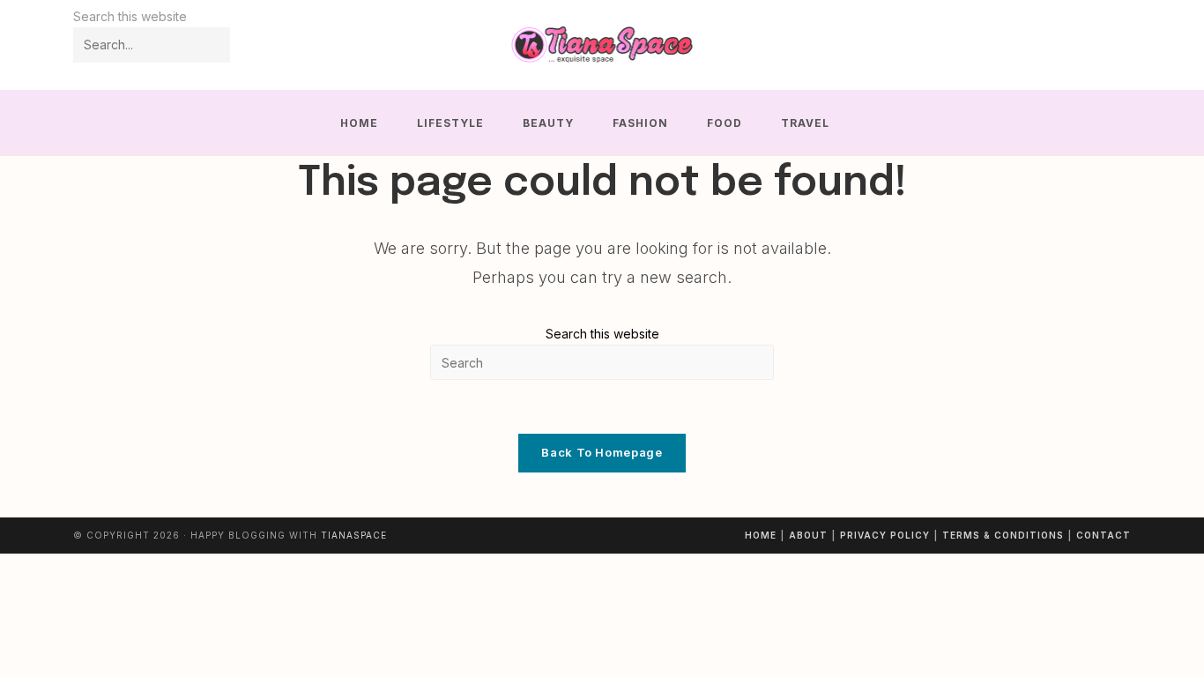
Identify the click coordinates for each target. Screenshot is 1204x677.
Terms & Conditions (1003, 535)
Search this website (602, 333)
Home (761, 535)
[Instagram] (1095, 45)
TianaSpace (354, 535)
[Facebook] (1071, 45)
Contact (1103, 535)
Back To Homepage (601, 452)
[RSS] (1119, 45)
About (808, 535)
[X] (1047, 45)
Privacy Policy (885, 535)
